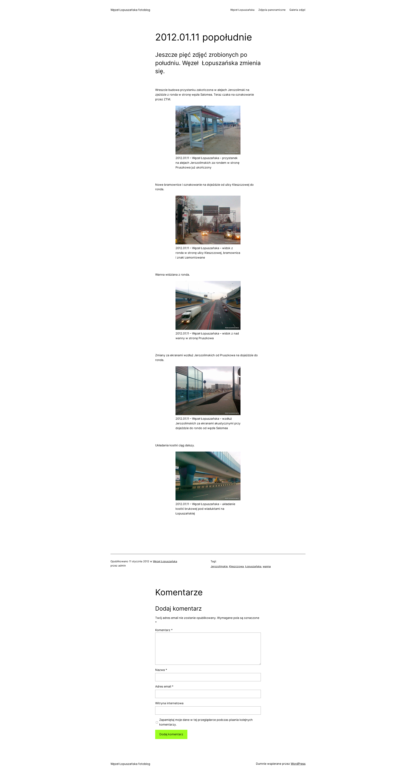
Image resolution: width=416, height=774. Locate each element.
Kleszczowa (236, 566)
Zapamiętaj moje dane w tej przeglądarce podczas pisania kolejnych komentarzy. (206, 722)
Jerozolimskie (219, 566)
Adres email (164, 686)
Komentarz (164, 630)
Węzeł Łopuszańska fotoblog (130, 10)
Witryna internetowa (169, 703)
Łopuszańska (253, 566)
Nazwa (161, 670)
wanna (267, 566)
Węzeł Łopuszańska (165, 561)
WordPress (298, 763)
